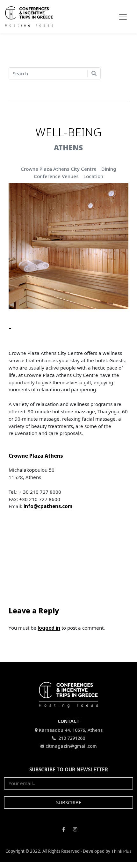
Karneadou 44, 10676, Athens (71, 730)
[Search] (94, 73)
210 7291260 (71, 738)
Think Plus (121, 851)
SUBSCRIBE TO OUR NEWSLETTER (68, 769)
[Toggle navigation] (123, 17)
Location (93, 176)
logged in (49, 628)
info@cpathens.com (48, 506)
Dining (108, 169)
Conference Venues (56, 176)
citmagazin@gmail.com (71, 746)
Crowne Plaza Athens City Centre (59, 169)
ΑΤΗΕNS (68, 148)
